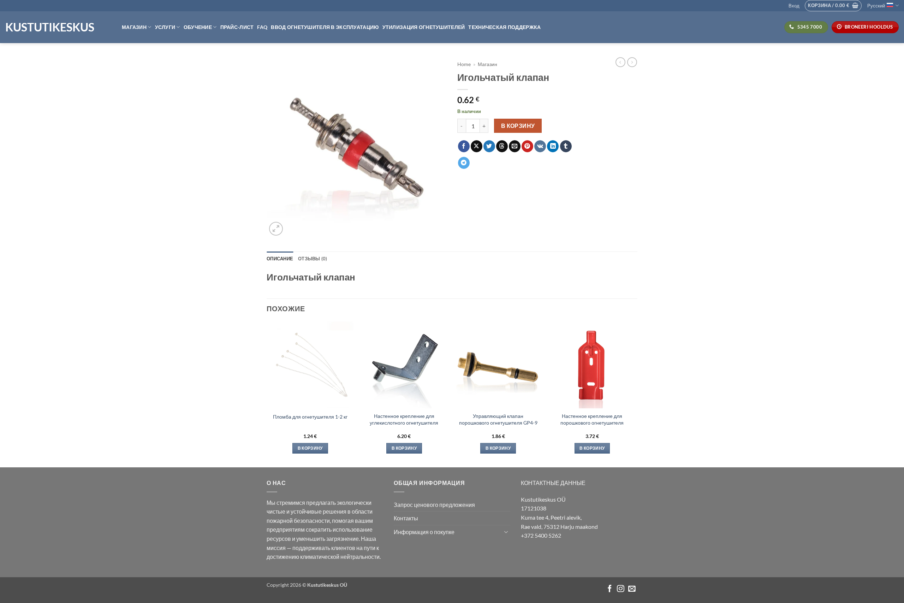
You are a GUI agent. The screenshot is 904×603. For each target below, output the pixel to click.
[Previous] (267, 394)
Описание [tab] (280, 258)
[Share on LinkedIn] (553, 146)
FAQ (262, 27)
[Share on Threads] (502, 146)
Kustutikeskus (49, 27)
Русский (876, 5)
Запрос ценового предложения (434, 504)
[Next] (635, 394)
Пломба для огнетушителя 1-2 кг (310, 417)
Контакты (406, 518)
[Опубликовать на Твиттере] (489, 146)
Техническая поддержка (504, 27)
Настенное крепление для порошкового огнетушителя (592, 419)
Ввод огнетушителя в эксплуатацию (325, 27)
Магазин (134, 27)
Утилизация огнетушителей (423, 27)
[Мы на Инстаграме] (620, 589)
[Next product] (620, 62)
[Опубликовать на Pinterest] (527, 146)
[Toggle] (506, 531)
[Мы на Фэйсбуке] (609, 589)
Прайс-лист (237, 27)
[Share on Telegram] (464, 163)
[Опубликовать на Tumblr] (566, 146)
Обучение (198, 27)
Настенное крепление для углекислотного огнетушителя (404, 419)
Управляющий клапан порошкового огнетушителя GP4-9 (498, 419)
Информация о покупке (424, 531)
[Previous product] (632, 62)
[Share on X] (476, 146)
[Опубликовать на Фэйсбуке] (464, 146)
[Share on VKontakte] (540, 146)
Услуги (165, 27)
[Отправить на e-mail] (632, 589)
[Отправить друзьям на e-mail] (515, 146)
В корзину (518, 126)
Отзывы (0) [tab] (312, 258)
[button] (794, 5)
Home (464, 64)
